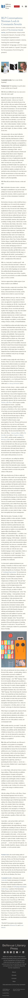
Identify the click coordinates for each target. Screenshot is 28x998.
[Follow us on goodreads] (17, 952)
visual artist (4, 880)
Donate (17, 6)
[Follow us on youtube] (14, 952)
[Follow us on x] (11, 952)
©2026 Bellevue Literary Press (6, 990)
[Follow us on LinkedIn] (23, 952)
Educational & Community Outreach (14, 984)
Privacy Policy (5, 995)
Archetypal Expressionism (9, 572)
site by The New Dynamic (19, 989)
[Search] (22, 6)
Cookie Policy (5, 993)
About (14, 972)
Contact (14, 978)
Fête (14, 981)
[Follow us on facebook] (8, 952)
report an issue (16, 990)
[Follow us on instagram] (5, 952)
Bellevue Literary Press (14, 947)
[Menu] (26, 6)
